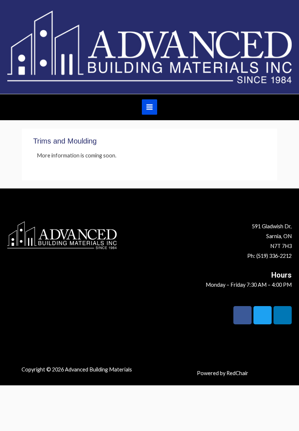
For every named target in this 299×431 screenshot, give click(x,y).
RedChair (237, 373)
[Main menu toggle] (149, 107)
